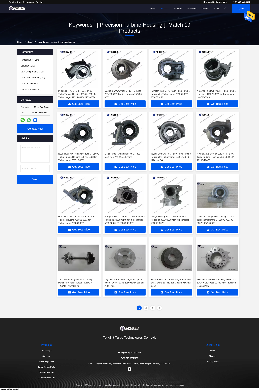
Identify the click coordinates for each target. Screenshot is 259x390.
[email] (35, 120)
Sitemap (212, 356)
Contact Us (192, 8)
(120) (33, 78)
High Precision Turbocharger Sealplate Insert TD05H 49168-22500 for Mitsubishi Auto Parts (124, 282)
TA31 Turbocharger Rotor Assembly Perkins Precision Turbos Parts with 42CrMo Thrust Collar (75, 282)
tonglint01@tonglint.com (216, 2)
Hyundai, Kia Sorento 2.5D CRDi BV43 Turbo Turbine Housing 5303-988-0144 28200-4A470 (215, 157)
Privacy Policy (213, 361)
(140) (28, 66)
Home (153, 8)
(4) (31, 89)
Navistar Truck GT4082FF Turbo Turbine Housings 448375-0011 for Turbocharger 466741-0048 (216, 94)
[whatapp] (29, 120)
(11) (31, 83)
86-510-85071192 (242, 2)
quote (241, 8)
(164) (30, 60)
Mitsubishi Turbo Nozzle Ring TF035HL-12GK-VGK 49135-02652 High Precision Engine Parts (216, 282)
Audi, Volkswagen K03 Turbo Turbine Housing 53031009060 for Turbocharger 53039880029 (170, 219)
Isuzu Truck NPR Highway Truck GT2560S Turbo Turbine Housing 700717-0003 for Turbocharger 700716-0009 (78, 157)
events (205, 8)
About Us (178, 8)
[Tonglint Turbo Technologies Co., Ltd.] (17, 8)
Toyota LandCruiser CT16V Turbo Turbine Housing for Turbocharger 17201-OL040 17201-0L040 (171, 157)
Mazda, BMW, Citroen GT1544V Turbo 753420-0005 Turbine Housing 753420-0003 (123, 94)
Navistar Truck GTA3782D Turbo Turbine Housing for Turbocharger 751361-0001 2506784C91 (170, 94)
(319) (32, 72)
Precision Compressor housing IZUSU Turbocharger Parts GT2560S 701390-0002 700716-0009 (215, 219)
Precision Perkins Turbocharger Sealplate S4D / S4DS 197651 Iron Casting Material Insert (171, 282)
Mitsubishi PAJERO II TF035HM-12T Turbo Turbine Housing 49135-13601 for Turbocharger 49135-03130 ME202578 (77, 94)
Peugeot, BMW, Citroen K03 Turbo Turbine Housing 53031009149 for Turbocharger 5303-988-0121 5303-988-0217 (125, 219)
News (212, 351)
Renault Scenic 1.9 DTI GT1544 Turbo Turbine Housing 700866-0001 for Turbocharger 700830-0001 (76, 219)
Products (164, 8)
